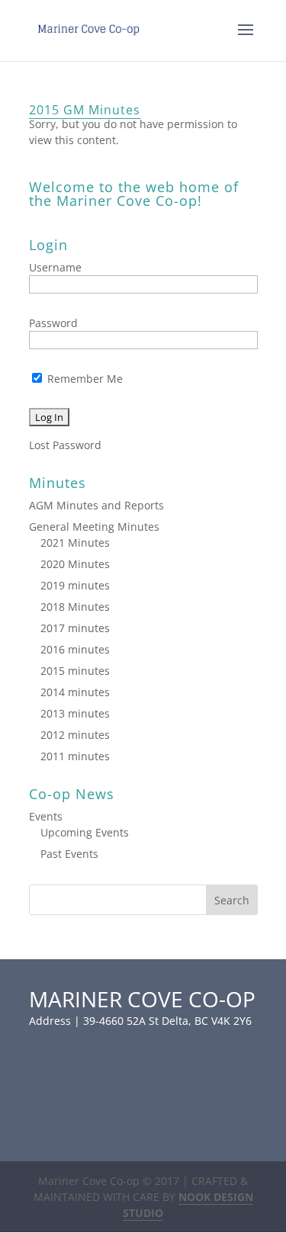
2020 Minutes (75, 564)
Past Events (69, 853)
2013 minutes (75, 713)
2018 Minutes (75, 606)
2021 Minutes (75, 542)
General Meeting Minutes (94, 526)
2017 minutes (75, 628)
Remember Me (83, 378)
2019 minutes (75, 585)
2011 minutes (75, 756)
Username (55, 267)
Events (46, 816)
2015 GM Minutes (84, 109)
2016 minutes (75, 649)
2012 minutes (75, 734)
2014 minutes (75, 692)
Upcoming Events (84, 832)
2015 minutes (75, 670)
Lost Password (65, 445)
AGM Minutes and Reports (96, 505)
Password (53, 323)
